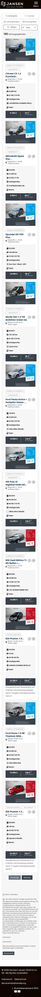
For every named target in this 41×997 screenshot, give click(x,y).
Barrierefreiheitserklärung (14, 983)
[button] (36, 4)
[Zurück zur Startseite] (12, 4)
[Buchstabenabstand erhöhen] (19, 991)
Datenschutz (20, 979)
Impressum (7, 979)
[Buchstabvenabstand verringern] (15, 991)
